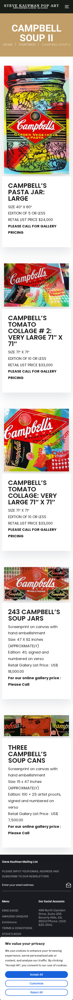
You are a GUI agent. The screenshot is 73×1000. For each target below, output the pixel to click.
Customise (36, 983)
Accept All (36, 974)
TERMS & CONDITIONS (17, 928)
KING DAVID (10, 910)
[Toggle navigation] (58, 6)
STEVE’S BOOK (11, 934)
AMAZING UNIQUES (15, 916)
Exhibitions (9, 922)
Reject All (36, 992)
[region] (36, 968)
